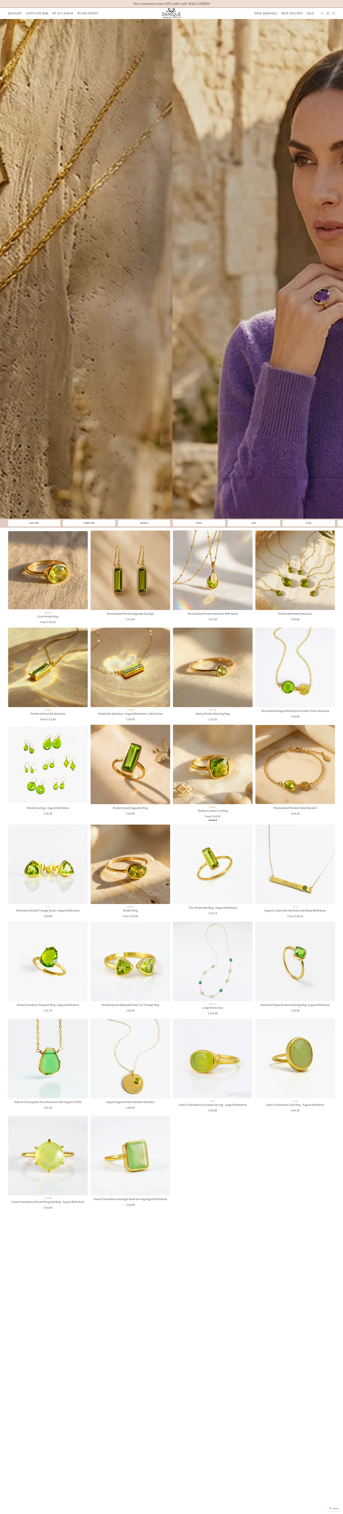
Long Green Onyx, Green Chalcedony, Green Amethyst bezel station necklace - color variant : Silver (213, 1004)
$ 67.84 (212, 619)
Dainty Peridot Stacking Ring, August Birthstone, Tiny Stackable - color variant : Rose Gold (215, 710)
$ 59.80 (295, 619)
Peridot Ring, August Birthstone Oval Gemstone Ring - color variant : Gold (128, 907)
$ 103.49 (213, 1013)
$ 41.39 (48, 1107)
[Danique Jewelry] (171, 13)
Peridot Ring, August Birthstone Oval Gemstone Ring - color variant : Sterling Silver (133, 907)
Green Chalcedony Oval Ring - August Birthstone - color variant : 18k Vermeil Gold (294, 1101)
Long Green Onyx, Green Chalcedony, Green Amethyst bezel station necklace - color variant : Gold (210, 1004)
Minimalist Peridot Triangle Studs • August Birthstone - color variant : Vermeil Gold (47, 907)
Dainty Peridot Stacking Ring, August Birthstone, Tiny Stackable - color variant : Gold (210, 710)
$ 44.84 (48, 916)
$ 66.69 (130, 1107)
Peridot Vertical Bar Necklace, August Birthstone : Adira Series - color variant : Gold (48, 710)
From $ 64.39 (213, 816)
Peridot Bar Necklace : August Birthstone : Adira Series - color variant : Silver (128, 710)
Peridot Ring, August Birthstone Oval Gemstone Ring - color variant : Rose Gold (130, 907)
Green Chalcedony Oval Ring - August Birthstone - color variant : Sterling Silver (296, 1101)
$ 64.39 (295, 813)
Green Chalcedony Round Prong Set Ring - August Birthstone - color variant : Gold (45, 1198)
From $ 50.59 (48, 622)
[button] (62, 13)
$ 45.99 (295, 716)
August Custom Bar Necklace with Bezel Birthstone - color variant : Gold (294, 907)
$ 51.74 (212, 913)
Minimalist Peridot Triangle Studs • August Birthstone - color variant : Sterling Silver (49, 907)
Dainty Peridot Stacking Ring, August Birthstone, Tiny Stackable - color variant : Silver (213, 710)
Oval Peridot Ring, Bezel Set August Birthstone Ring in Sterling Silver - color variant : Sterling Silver (50, 613)
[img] (212, 820)
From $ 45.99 (130, 916)
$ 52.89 (130, 619)
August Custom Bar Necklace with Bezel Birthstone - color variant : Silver (296, 907)
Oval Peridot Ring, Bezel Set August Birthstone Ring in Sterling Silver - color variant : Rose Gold (48, 613)
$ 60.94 (130, 813)
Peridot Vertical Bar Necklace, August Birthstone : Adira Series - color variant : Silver (45, 710)
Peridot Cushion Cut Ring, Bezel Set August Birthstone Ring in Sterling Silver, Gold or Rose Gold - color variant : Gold (210, 807)
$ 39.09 (130, 719)
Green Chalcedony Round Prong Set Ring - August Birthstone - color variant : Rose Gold (50, 1198)
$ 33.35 (212, 719)
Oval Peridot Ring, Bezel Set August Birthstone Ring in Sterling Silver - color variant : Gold (45, 613)
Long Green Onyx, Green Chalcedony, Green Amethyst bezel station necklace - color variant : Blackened (215, 1004)
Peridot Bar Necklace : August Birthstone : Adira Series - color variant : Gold (130, 710)
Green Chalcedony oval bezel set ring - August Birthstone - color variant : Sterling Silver (214, 1101)
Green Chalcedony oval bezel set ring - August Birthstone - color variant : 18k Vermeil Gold (211, 1101)
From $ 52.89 (48, 719)
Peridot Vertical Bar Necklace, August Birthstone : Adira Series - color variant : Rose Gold (50, 710)
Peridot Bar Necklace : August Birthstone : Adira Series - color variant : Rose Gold (133, 710)
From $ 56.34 (295, 916)
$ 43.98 (48, 1207)
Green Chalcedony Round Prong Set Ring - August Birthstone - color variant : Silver (48, 1198)
